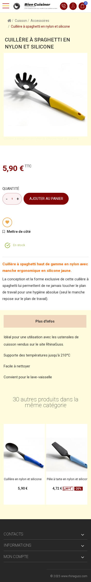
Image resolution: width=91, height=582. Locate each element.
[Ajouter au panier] (21, 429)
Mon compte (16, 556)
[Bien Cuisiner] (34, 6)
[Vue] (41, 429)
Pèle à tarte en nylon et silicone (31, 479)
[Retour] (9, 20)
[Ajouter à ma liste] (7, 222)
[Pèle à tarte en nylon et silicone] (31, 454)
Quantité (10, 188)
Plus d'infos (45, 321)
